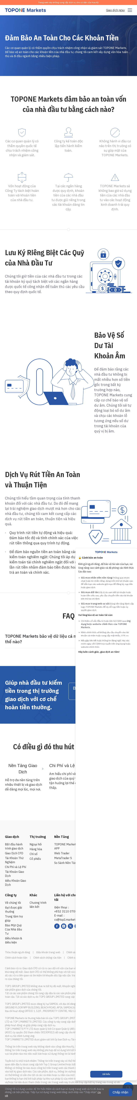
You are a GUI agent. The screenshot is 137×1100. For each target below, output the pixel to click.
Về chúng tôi (13, 902)
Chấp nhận (120, 1092)
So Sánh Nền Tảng (66, 863)
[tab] (68, 639)
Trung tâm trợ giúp (14, 918)
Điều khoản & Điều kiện (13, 940)
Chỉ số (33, 854)
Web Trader (61, 853)
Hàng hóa (36, 849)
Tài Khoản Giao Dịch (14, 874)
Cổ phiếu (35, 858)
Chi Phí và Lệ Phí (15, 867)
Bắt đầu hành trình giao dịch (14, 846)
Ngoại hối (36, 844)
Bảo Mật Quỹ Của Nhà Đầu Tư (13, 929)
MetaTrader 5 (63, 858)
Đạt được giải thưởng (13, 909)
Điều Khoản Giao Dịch (15, 882)
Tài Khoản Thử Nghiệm (14, 860)
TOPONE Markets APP (65, 846)
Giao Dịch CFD (14, 853)
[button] (68, 639)
